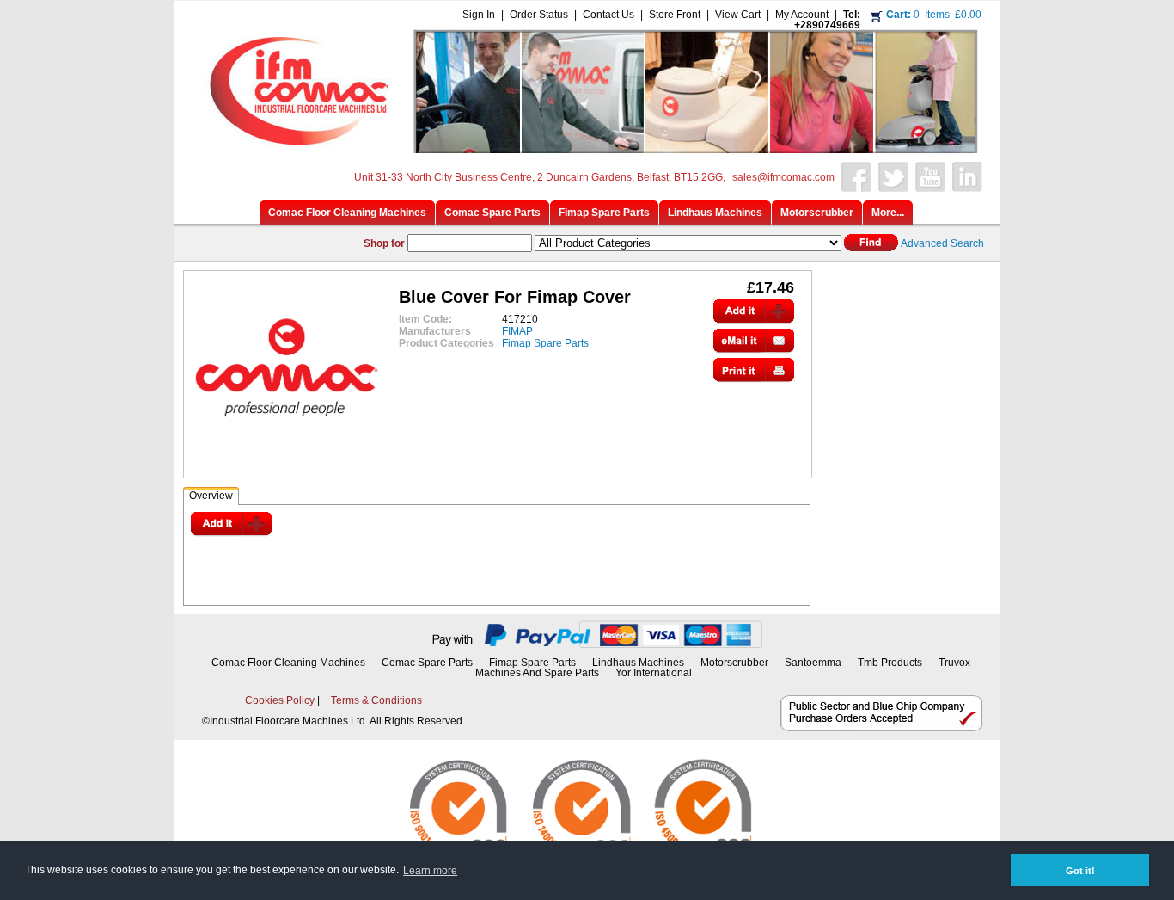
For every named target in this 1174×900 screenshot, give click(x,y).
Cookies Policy (280, 700)
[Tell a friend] (753, 348)
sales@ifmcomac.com (783, 177)
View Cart (738, 15)
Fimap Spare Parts (545, 343)
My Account (802, 15)
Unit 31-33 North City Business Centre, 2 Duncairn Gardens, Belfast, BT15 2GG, (539, 177)
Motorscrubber (735, 663)
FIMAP (517, 331)
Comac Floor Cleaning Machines (288, 663)
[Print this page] (753, 378)
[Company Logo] (584, 148)
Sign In (478, 15)
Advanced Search (942, 243)
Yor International (653, 673)
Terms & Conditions (376, 700)
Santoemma (813, 663)
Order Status (539, 15)
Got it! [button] (1080, 871)
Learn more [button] (430, 871)
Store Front (674, 15)
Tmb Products (890, 663)
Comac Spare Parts (427, 663)
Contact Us (608, 15)
